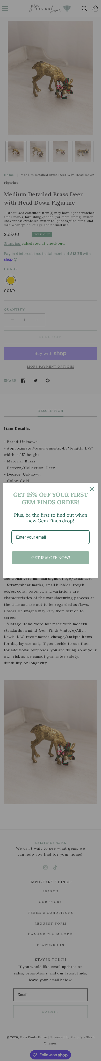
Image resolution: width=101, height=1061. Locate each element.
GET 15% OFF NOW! (50, 557)
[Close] (91, 489)
